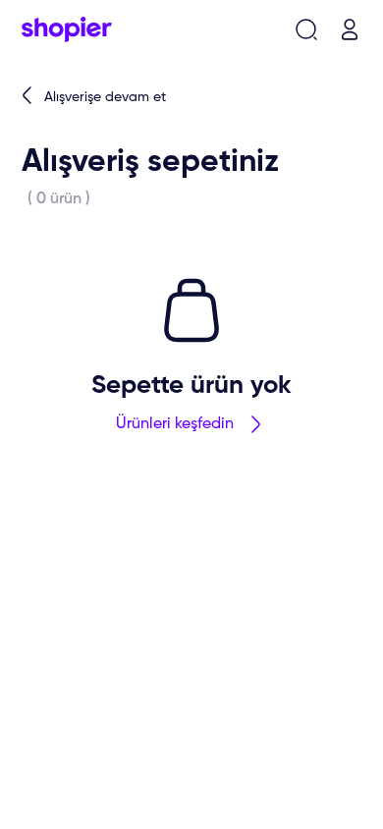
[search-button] (306, 29)
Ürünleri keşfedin (175, 424)
